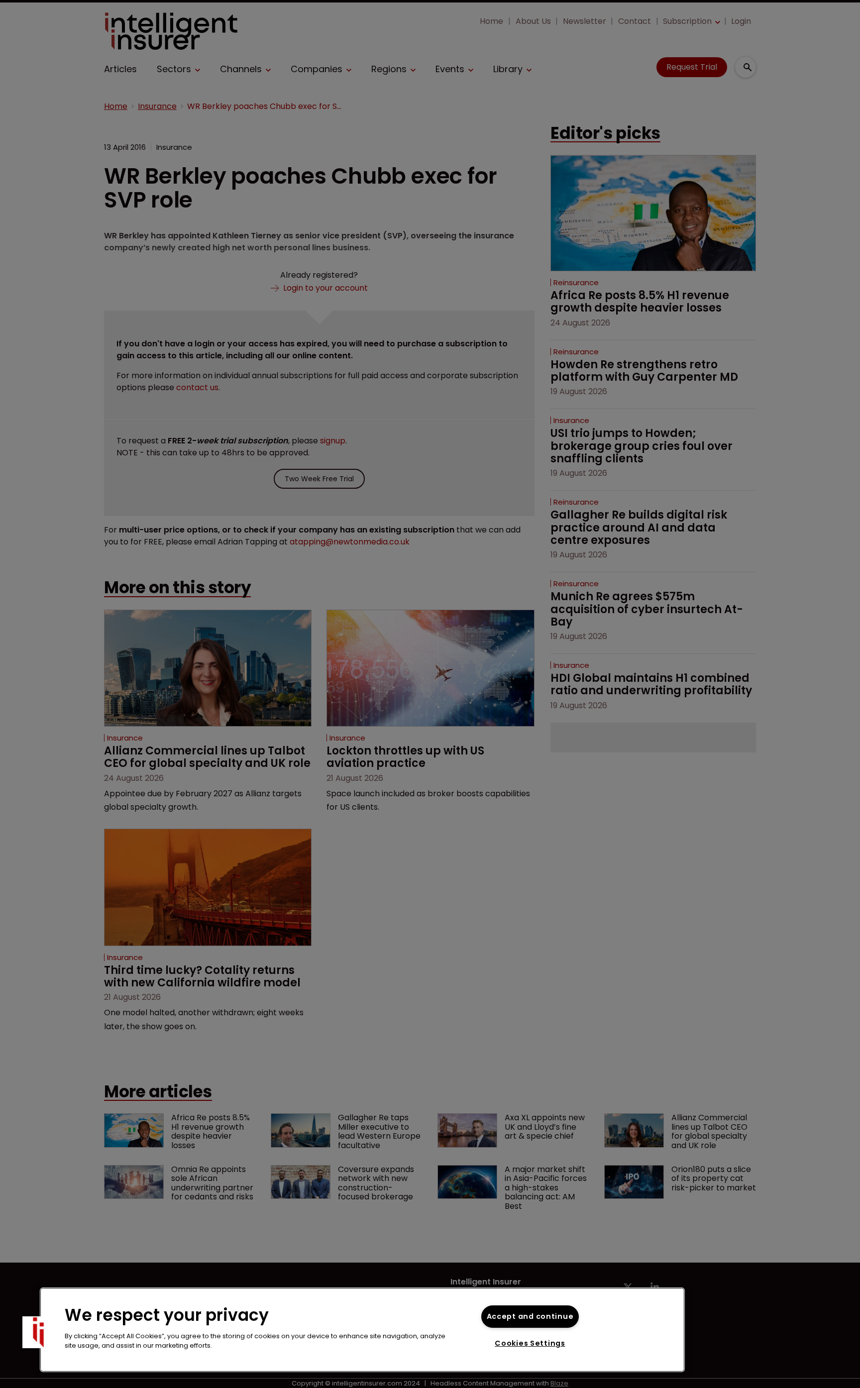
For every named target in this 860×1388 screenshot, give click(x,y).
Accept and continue (530, 1316)
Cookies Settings (530, 1343)
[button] (38, 1332)
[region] (362, 1329)
